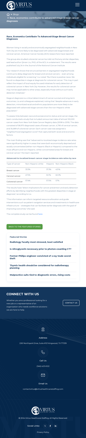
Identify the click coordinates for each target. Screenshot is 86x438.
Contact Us (71, 303)
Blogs (16, 14)
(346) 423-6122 (43, 366)
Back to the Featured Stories (24, 227)
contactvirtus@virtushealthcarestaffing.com (43, 389)
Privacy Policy (43, 432)
